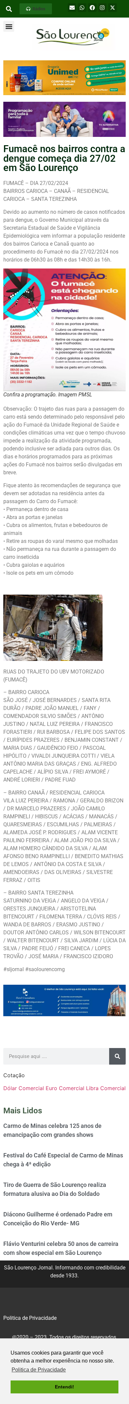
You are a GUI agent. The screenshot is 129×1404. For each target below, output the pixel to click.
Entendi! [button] (64, 1386)
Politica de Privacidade (30, 1318)
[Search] (117, 1056)
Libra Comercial (106, 1088)
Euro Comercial (65, 1088)
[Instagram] (102, 7)
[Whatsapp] (82, 7)
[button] (36, 8)
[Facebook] (92, 7)
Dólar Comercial (23, 1088)
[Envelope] (72, 7)
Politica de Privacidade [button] (39, 1370)
